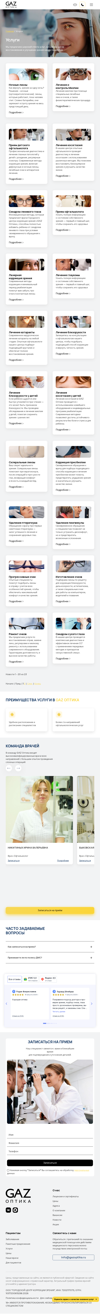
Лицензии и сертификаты (66, 1196)
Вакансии (57, 1215)
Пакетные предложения (18, 1244)
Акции (56, 1224)
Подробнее (63, 860)
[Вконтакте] (8, 1210)
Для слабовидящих (50, 1298)
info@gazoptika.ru (73, 1257)
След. (30, 683)
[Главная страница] (11, 5)
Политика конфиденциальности (22, 1298)
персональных (81, 1170)
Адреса (56, 1205)
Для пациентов (13, 1262)
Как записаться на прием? (22, 946)
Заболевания (12, 1239)
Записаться (14, 860)
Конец (37, 683)
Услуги (9, 1248)
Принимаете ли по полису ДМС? (25, 957)
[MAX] (15, 1210)
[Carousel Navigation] (50, 768)
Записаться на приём (50, 910)
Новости (57, 1219)
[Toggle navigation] (91, 4)
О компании (59, 1210)
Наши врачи (12, 1258)
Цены (55, 1201)
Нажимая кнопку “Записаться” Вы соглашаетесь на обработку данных (48, 1172)
